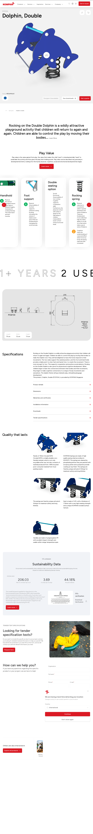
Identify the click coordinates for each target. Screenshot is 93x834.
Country (47, 704)
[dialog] (46, 417)
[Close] (88, 691)
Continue (67, 714)
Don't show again (67, 719)
